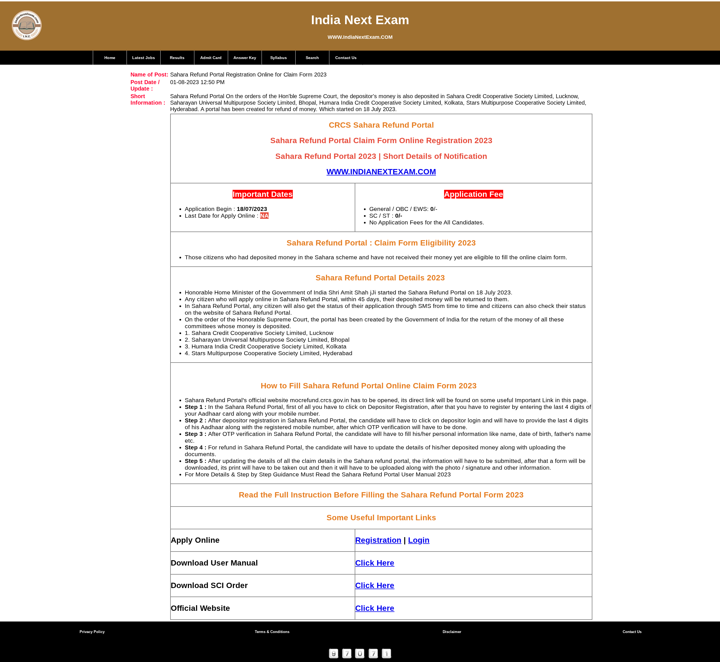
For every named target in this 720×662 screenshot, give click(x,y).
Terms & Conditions (272, 632)
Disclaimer (452, 632)
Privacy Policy (92, 632)
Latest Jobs (143, 57)
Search (312, 57)
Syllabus (278, 57)
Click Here (374, 563)
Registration (378, 540)
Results (177, 57)
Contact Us (346, 57)
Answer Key (244, 57)
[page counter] (360, 659)
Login (418, 540)
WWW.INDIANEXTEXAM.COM (381, 171)
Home (109, 57)
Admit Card (211, 57)
